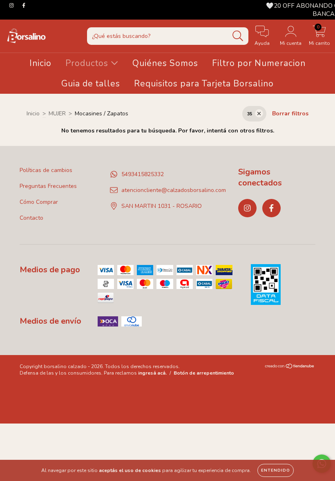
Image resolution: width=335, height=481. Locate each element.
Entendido (275, 470)
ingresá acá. (152, 373)
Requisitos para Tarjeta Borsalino (204, 83)
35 (249, 113)
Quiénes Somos (165, 63)
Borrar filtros (290, 113)
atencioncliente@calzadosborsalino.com (173, 190)
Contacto (31, 218)
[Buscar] (238, 36)
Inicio (40, 63)
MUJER (57, 113)
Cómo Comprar (39, 202)
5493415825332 (142, 174)
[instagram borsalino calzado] (12, 5)
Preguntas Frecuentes (48, 186)
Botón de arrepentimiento (204, 373)
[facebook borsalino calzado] (23, 5)
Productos (88, 63)
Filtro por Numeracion (259, 63)
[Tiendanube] (289, 367)
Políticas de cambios (46, 170)
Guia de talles (90, 83)
